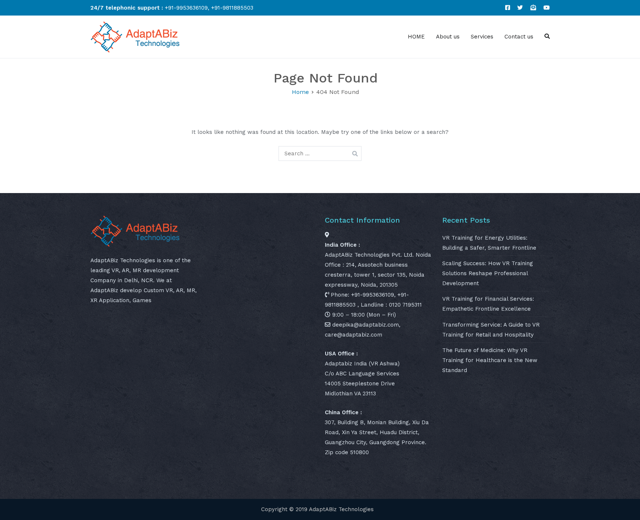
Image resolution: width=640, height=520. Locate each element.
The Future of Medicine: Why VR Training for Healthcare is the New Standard (489, 360)
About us (448, 36)
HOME (416, 36)
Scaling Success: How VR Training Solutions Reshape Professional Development (487, 273)
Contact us (518, 36)
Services (482, 36)
